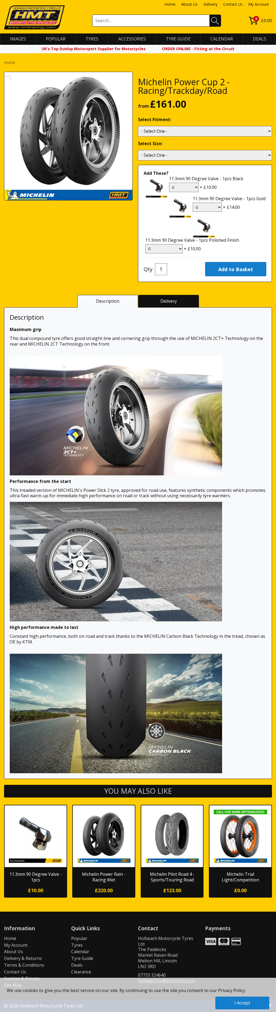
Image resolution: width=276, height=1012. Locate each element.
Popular (79, 938)
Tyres (77, 945)
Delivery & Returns (23, 958)
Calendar (80, 952)
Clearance (81, 972)
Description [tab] (107, 301)
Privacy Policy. (232, 990)
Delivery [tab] (168, 301)
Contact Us (233, 4)
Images (18, 39)
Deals (76, 965)
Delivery (210, 4)
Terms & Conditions (24, 965)
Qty (148, 269)
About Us (189, 4)
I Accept (242, 1003)
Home (169, 4)
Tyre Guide (82, 958)
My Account (258, 4)
